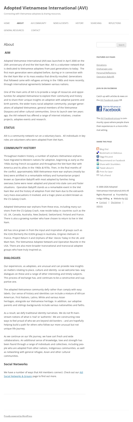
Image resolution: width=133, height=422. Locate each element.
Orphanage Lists (104, 68)
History (80, 23)
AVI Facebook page (109, 100)
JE (126, 198)
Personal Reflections (106, 72)
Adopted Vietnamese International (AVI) (46, 8)
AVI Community (38, 23)
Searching (96, 23)
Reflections (115, 23)
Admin (100, 206)
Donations (102, 64)
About (20, 23)
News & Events (60, 23)
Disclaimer (116, 202)
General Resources (14, 30)
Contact (35, 30)
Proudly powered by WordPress (18, 416)
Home (7, 23)
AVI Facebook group (110, 118)
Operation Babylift (105, 76)
